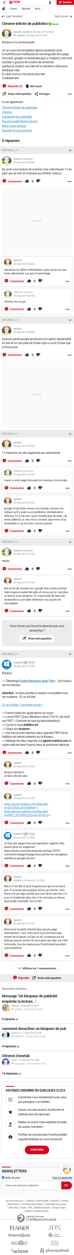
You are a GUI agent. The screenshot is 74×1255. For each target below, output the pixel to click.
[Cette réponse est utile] (26, 181)
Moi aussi (36, 86)
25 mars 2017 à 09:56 (24, 295)
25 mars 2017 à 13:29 (24, 766)
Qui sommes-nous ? (15, 1200)
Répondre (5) (14, 86)
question (67, 2)
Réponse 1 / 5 (10, 150)
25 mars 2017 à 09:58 (23, 332)
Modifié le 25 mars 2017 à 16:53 (29, 880)
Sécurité (25, 8)
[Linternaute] (19, 1235)
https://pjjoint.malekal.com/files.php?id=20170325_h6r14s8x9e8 (26, 806)
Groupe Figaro (59, 1207)
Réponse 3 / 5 (10, 433)
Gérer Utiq (13, 1207)
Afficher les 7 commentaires (39, 968)
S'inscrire (37, 1149)
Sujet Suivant (61, 16)
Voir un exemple (62, 1178)
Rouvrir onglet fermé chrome (19, 121)
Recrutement (14, 1204)
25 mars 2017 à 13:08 (23, 666)
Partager (44, 93)
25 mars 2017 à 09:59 (23, 445)
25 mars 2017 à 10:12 (24, 502)
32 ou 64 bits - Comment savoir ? (22, 705)
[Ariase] (19, 1251)
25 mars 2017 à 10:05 (24, 474)
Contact (64, 1200)
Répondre (23, 978)
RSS (30, 1207)
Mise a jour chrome (14, 126)
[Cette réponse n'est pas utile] (38, 181)
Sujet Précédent (14, 16)
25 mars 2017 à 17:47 (24, 923)
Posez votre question (19, 93)
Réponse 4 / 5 (10, 541)
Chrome (7, 112)
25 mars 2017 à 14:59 (24, 837)
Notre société (42, 1200)
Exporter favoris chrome (17, 130)
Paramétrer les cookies (55, 1204)
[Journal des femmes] (19, 1227)
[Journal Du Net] (54, 1227)
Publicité (54, 1200)
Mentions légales (42, 1207)
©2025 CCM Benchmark (37, 1211)
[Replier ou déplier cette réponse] (70, 150)
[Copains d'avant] (19, 1243)
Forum (13, 8)
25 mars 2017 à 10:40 (23, 553)
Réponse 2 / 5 (10, 319)
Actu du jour (12, 1178)
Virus (37, 8)
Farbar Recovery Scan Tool (37, 681)
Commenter (14, 181)
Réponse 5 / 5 (10, 654)
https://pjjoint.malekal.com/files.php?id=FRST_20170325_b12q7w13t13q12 (26, 813)
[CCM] (14, 2)
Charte (23, 1207)
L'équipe (30, 1200)
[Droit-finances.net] (54, 1235)
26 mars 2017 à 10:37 (36, 35)
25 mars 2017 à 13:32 (24, 798)
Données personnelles (32, 1204)
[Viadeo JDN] (54, 1243)
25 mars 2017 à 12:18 (24, 582)
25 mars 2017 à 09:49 (23, 162)
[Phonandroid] (54, 1250)
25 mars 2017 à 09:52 (24, 263)
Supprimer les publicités (17, 117)
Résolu (55, 24)
